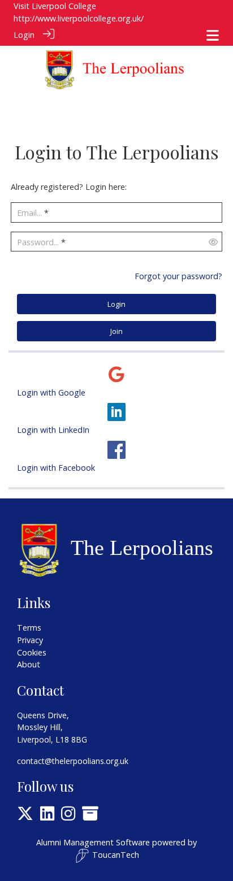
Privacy (30, 640)
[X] (25, 816)
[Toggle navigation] (212, 35)
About (28, 664)
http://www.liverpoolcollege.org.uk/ (79, 18)
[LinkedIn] (47, 816)
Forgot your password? (178, 276)
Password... (38, 242)
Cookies (31, 652)
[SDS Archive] (90, 816)
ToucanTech (115, 854)
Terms (29, 627)
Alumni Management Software (93, 842)
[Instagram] (68, 816)
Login (24, 34)
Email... (29, 212)
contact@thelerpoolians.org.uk (72, 761)
